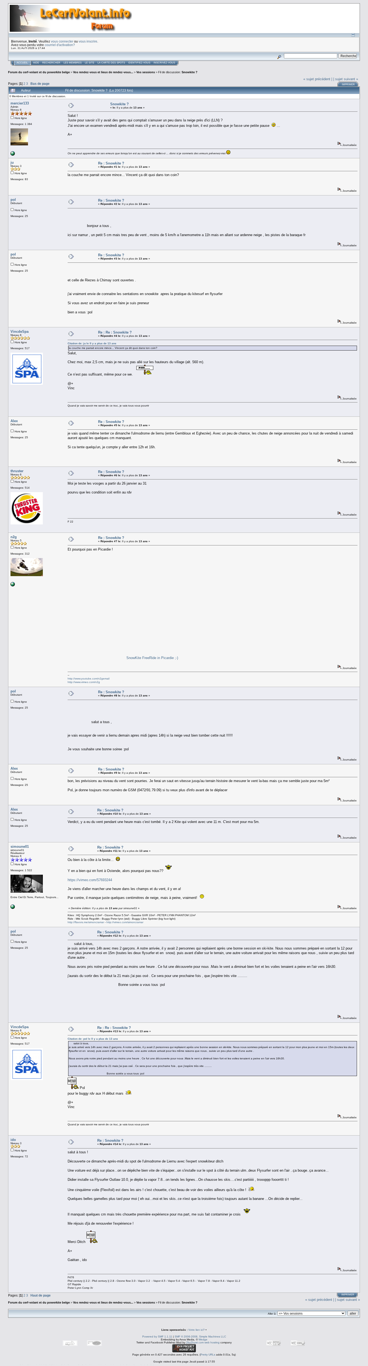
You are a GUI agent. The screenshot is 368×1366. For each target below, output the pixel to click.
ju (12, 162)
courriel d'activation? (60, 45)
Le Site (89, 62)
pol (13, 200)
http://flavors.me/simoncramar (86, 922)
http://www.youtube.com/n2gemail (88, 678)
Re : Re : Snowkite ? (115, 332)
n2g (14, 537)
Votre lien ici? (196, 1329)
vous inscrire (88, 41)
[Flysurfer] (13, 585)
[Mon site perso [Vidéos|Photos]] (13, 907)
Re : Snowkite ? (111, 163)
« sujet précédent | (317, 79)
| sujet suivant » (345, 79)
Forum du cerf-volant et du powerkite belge (39, 72)
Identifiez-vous (139, 62)
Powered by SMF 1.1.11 (157, 1336)
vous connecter (62, 41)
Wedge (203, 1339)
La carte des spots (111, 62)
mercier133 (20, 103)
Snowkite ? (189, 72)
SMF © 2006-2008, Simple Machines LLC (200, 1336)
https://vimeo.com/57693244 (90, 880)
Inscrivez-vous (164, 62)
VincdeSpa (20, 332)
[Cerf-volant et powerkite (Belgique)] (13, 154)
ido (13, 1140)
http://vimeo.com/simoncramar (124, 922)
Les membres (73, 62)
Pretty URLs (207, 1354)
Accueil (22, 62)
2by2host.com (195, 1342)
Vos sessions (145, 72)
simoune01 (20, 847)
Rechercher (51, 62)
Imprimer (348, 84)
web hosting (212, 1342)
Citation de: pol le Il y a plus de (93, 1038)
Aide (36, 62)
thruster (17, 471)
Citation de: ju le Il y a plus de (92, 343)
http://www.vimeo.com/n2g (84, 682)
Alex (14, 421)
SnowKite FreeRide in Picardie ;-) (152, 658)
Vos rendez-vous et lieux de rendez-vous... (103, 72)
